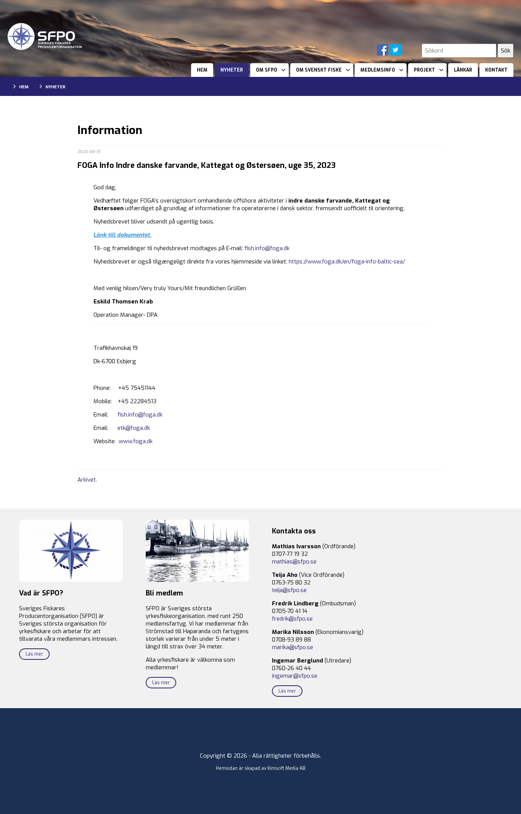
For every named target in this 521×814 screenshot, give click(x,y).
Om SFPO (266, 70)
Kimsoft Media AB (286, 768)
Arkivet (86, 480)
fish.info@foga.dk (266, 248)
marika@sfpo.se (292, 647)
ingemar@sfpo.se (294, 676)
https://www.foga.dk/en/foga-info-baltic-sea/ (347, 261)
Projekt (424, 70)
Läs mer (34, 654)
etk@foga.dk (133, 428)
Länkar (463, 70)
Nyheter (231, 70)
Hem (202, 70)
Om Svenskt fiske (319, 70)
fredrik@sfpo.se (292, 618)
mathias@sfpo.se (294, 561)
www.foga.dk (136, 441)
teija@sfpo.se (289, 590)
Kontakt (496, 70)
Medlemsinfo (377, 70)
